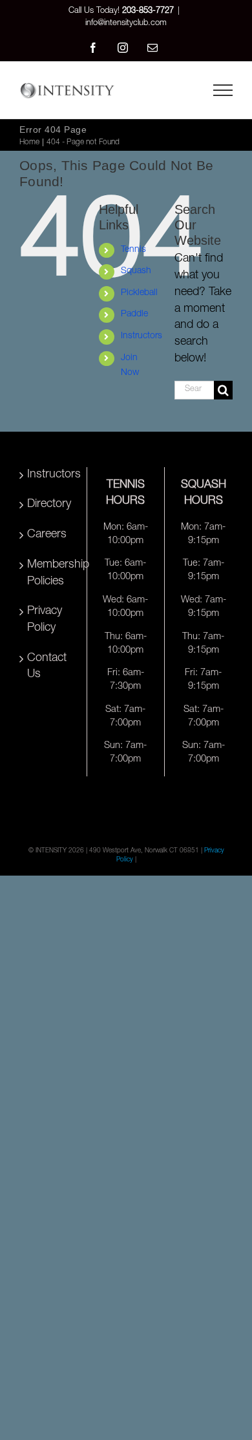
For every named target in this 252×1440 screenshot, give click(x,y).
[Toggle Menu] (223, 90)
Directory (48, 504)
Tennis (133, 249)
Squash (136, 271)
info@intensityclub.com (126, 23)
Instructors (141, 336)
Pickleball (139, 293)
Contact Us (47, 667)
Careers (47, 535)
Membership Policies (48, 573)
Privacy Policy (44, 620)
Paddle (134, 314)
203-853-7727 (148, 11)
